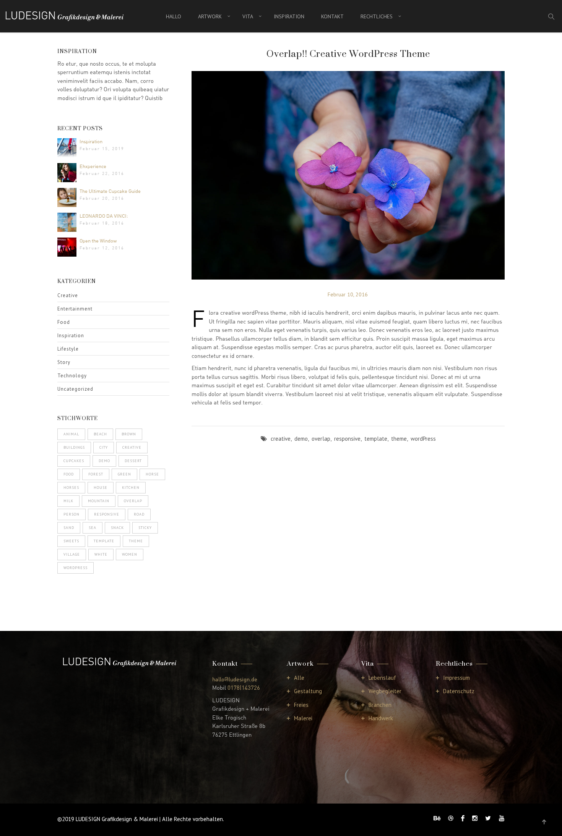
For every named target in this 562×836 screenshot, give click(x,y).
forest (95, 474)
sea (92, 527)
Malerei (303, 718)
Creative (67, 295)
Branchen (380, 704)
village (71, 554)
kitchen (131, 487)
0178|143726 (243, 687)
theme (136, 540)
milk (68, 500)
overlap (133, 500)
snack (117, 527)
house (100, 487)
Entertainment (75, 309)
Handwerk (381, 718)
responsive (106, 514)
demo (104, 460)
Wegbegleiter (385, 691)
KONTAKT (332, 16)
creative (131, 447)
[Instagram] (474, 818)
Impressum (456, 677)
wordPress (75, 567)
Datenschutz (458, 691)
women (129, 554)
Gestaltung (308, 691)
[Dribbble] (450, 818)
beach (100, 434)
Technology (72, 375)
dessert (133, 460)
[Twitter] (488, 818)
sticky (145, 527)
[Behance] (437, 818)
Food (63, 322)
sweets (71, 540)
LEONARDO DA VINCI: (104, 216)
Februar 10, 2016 (348, 294)
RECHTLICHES (377, 16)
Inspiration (91, 141)
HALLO (173, 16)
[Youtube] (500, 818)
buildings (74, 447)
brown (129, 434)
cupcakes (73, 460)
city (103, 447)
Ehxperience (93, 166)
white (100, 554)
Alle (299, 677)
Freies (301, 704)
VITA (247, 16)
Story (63, 362)
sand (68, 527)
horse (152, 474)
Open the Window (98, 241)
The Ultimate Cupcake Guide (110, 191)
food (68, 474)
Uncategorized (75, 389)
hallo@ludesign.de (234, 679)
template (104, 540)
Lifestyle (68, 349)
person (71, 514)
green (124, 474)
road (139, 514)
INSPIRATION (289, 16)
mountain (98, 500)
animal (71, 434)
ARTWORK (210, 16)
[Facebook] (462, 818)
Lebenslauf (382, 677)
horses (71, 487)
